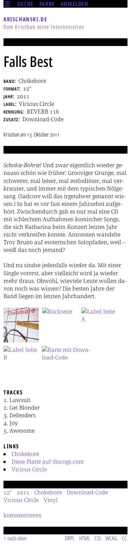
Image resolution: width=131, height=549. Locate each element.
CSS (97, 538)
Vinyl (51, 500)
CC (124, 538)
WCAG (111, 538)
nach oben (17, 538)
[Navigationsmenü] (7, 4)
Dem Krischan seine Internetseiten (44, 27)
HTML (84, 538)
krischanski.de (25, 19)
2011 (23, 492)
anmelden (74, 4)
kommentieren (22, 515)
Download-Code (87, 492)
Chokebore (25, 454)
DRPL (70, 538)
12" (7, 492)
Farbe (47, 4)
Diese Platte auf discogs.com (48, 461)
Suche (25, 4)
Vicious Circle (29, 469)
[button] (21, 325)
